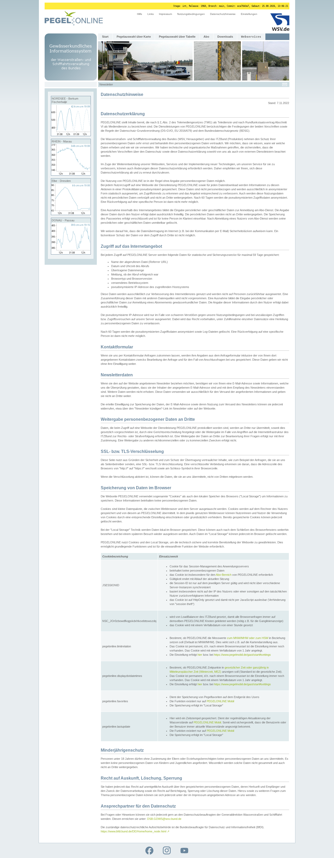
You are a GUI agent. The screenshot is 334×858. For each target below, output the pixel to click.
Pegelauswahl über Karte (134, 36)
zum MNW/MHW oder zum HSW (247, 638)
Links (150, 14)
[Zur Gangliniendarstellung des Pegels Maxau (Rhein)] (71, 174)
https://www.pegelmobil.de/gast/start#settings (242, 654)
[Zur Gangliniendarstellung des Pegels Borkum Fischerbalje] (71, 134)
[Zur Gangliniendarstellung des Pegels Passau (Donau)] (71, 253)
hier (200, 654)
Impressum (165, 14)
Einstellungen (249, 14)
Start (105, 36)
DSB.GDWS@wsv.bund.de (164, 818)
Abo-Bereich (223, 574)
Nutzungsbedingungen (191, 14)
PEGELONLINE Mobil (220, 701)
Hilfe (139, 14)
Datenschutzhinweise (223, 14)
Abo (206, 36)
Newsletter (106, 84)
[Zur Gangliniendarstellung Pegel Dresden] (71, 213)
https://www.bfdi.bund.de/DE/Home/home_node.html (135, 831)
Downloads (225, 36)
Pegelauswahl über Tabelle (177, 36)
